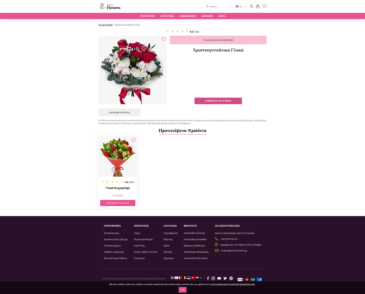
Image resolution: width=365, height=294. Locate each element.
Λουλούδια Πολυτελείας (196, 258)
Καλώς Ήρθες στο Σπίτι (145, 251)
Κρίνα (166, 245)
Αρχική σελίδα (105, 24)
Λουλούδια (167, 16)
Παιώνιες (168, 239)
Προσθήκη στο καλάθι (118, 203)
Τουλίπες (168, 251)
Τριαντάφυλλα (171, 233)
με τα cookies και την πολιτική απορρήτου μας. (232, 284)
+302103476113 (229, 238)
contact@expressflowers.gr (234, 250)
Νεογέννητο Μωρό (143, 239)
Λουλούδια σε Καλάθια (195, 239)
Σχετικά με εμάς (111, 233)
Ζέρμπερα (169, 258)
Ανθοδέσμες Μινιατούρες (196, 251)
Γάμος (137, 233)
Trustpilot (250, 233)
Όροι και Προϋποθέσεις (115, 258)
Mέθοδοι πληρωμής (114, 251)
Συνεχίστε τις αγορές (218, 100)
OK (182, 290)
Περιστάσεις (147, 16)
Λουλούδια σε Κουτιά (194, 233)
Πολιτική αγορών (112, 245)
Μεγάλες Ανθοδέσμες (194, 245)
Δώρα (221, 16)
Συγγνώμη (139, 258)
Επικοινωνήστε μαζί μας (116, 239)
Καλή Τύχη (139, 245)
